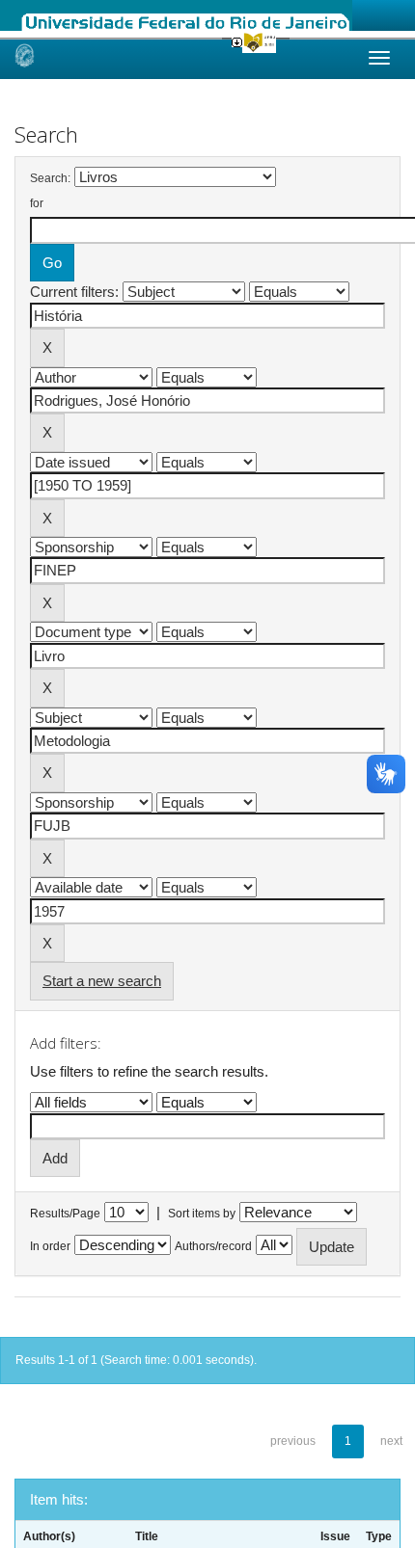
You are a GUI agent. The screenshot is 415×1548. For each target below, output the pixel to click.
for (36, 203)
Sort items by (201, 1213)
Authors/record (213, 1246)
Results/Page (65, 1213)
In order (50, 1246)
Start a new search (101, 981)
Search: (50, 178)
